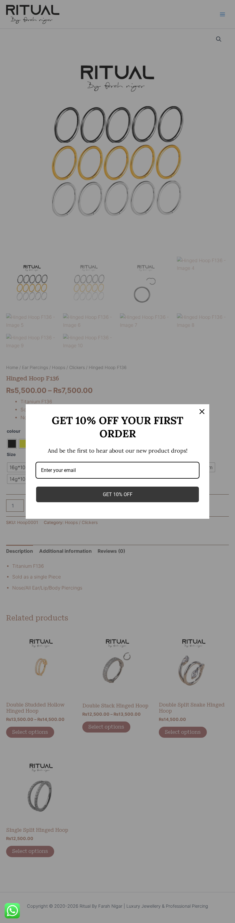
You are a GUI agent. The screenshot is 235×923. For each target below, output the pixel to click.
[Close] (202, 411)
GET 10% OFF (117, 494)
